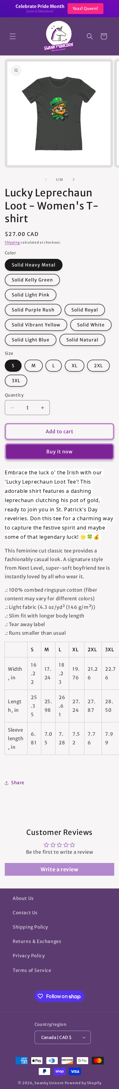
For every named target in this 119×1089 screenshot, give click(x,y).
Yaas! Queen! (85, 8)
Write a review (59, 869)
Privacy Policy (29, 956)
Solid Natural (82, 340)
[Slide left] (46, 179)
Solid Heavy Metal (34, 265)
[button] (13, 36)
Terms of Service (32, 970)
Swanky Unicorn (49, 1083)
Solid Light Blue (31, 340)
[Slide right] (74, 179)
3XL (16, 381)
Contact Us (25, 913)
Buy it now (59, 452)
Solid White (91, 325)
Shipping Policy (30, 927)
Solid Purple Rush (33, 310)
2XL (98, 366)
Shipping (12, 242)
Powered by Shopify (83, 1083)
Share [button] (17, 783)
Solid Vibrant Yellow (36, 325)
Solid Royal (84, 310)
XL (74, 366)
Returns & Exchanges (37, 941)
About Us (23, 898)
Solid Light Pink (31, 295)
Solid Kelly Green (32, 280)
